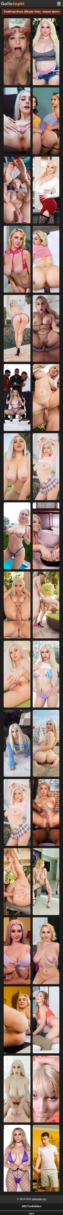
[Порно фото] (15, 3)
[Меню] (59, 3)
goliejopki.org (39, 1199)
